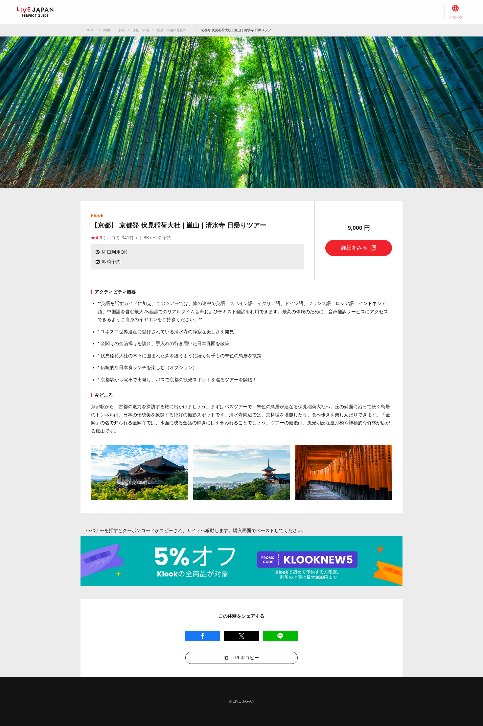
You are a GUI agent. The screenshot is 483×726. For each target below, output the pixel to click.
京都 (121, 30)
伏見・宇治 (140, 30)
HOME (91, 30)
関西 (107, 30)
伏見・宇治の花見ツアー (175, 30)
